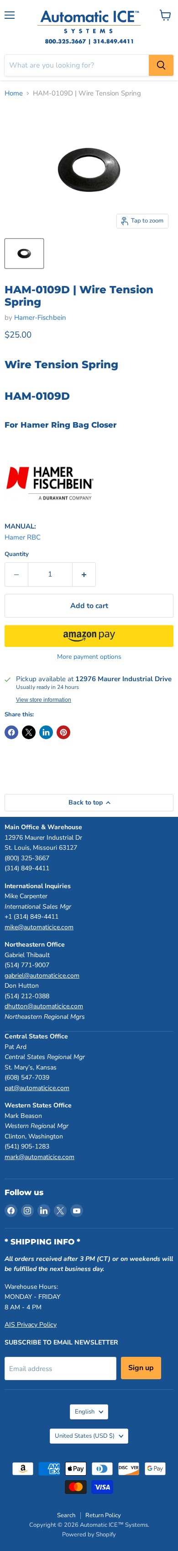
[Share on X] (29, 732)
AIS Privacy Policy (31, 1324)
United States (85, 1436)
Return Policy (103, 1515)
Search (66, 1515)
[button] (89, 636)
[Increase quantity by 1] (84, 574)
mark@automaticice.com (39, 1157)
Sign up (141, 1368)
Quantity (17, 554)
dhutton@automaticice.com (44, 1006)
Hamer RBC (23, 537)
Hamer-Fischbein (40, 317)
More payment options (89, 657)
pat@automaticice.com (37, 1088)
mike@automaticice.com (39, 927)
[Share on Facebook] (11, 732)
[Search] (161, 65)
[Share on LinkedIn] (46, 732)
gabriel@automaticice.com (42, 975)
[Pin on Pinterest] (63, 732)
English (84, 1412)
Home (14, 93)
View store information (43, 700)
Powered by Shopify (89, 1534)
